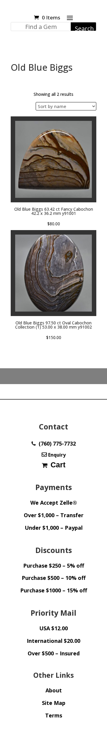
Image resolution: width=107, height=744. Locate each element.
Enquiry (56, 455)
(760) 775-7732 (56, 443)
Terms (53, 715)
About (53, 690)
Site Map (53, 702)
